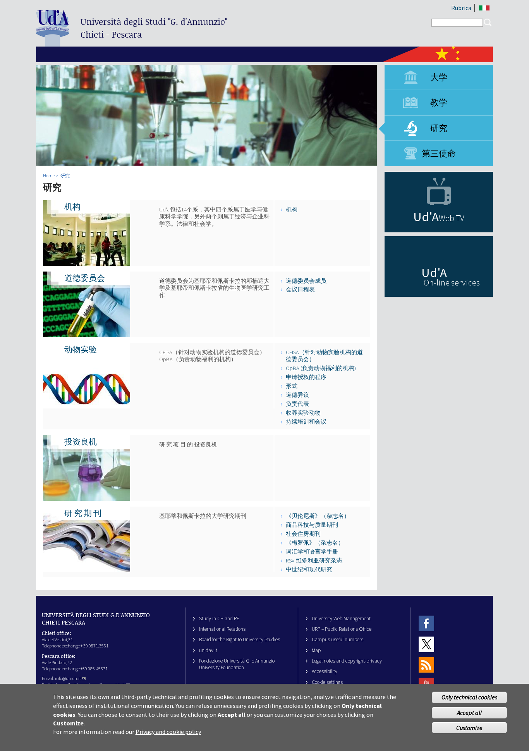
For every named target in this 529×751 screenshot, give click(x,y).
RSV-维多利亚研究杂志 (314, 560)
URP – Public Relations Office (341, 629)
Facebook (426, 623)
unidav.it (208, 650)
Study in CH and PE (219, 618)
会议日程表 (300, 289)
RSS (426, 664)
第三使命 (439, 153)
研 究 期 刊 (82, 513)
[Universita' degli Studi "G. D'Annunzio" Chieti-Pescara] (52, 43)
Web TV (451, 218)
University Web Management (341, 618)
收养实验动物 (303, 412)
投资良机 (80, 442)
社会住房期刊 (303, 533)
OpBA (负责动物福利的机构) (321, 368)
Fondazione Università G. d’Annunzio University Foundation (237, 664)
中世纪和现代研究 (309, 569)
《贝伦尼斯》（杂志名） (318, 515)
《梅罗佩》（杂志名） (315, 542)
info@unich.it (68, 678)
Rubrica (461, 8)
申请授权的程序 (306, 377)
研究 (438, 128)
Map (316, 650)
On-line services (452, 282)
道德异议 (297, 394)
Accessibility (324, 671)
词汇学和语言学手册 (312, 551)
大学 (438, 77)
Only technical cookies (469, 697)
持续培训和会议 (306, 421)
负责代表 (297, 403)
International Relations (222, 629)
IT (484, 8)
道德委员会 (84, 278)
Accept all (469, 712)
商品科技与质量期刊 (312, 524)
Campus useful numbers (337, 639)
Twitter (426, 644)
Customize (469, 727)
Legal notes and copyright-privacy (347, 661)
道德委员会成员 (306, 280)
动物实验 (80, 349)
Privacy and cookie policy (168, 731)
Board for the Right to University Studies (239, 639)
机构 (72, 207)
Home (49, 175)
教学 (438, 102)
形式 (291, 385)
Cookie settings (327, 682)
